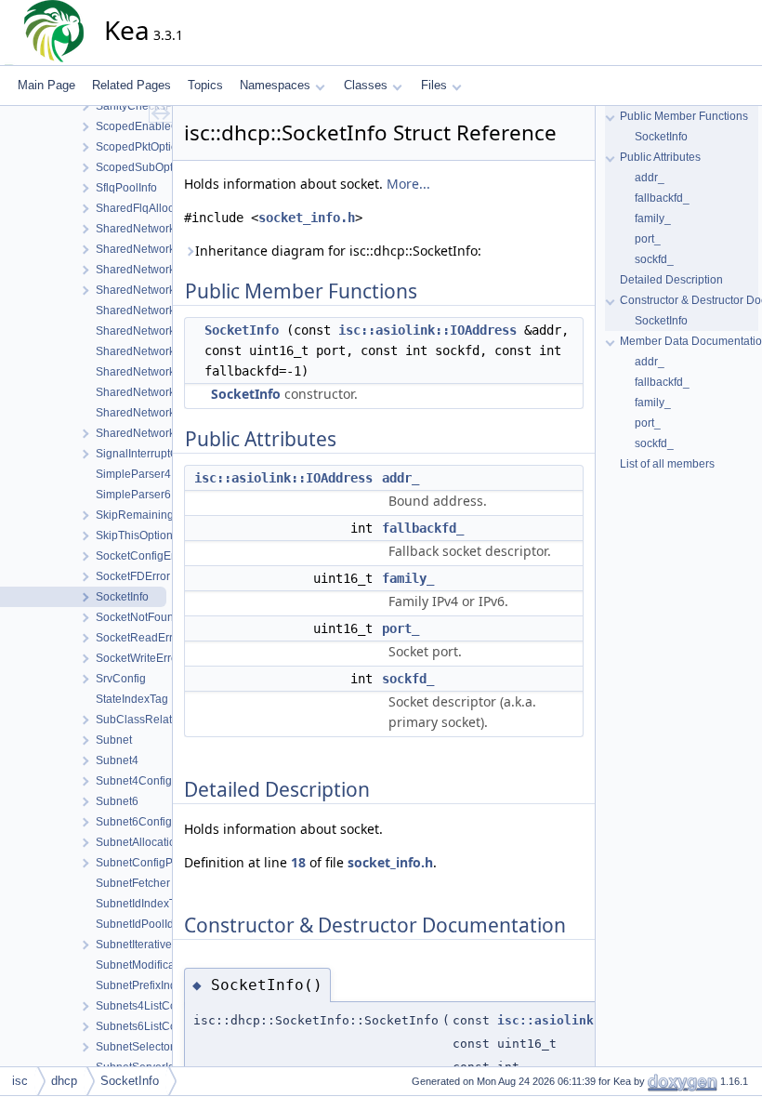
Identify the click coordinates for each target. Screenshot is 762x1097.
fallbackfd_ (423, 528)
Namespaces (275, 85)
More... (408, 183)
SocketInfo (241, 330)
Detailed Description (671, 279)
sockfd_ (408, 678)
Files (434, 85)
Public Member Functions (684, 116)
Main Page (46, 85)
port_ (400, 628)
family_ (408, 578)
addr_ (400, 477)
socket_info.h (306, 217)
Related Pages (131, 85)
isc (20, 1081)
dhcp (64, 1081)
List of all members (667, 463)
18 (298, 862)
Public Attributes (660, 157)
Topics (205, 85)
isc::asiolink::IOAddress (427, 330)
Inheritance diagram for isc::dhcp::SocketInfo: (338, 250)
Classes (366, 85)
